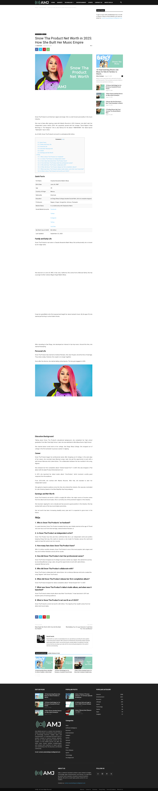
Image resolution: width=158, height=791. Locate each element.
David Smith (39, 45)
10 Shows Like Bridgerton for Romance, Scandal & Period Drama (113, 87)
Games (67, 738)
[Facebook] (36, 49)
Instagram (53, 218)
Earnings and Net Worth (45, 152)
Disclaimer (94, 789)
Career (41, 150)
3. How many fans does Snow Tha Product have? (52, 161)
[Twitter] (40, 49)
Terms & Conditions (111, 789)
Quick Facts (42, 142)
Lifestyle (68, 743)
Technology (69, 2)
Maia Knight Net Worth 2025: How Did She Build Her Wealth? (48, 627)
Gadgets (59, 2)
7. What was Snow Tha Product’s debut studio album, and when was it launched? (61, 169)
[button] (121, 2)
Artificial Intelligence (71, 728)
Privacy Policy (102, 789)
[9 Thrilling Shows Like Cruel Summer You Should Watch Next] (100, 111)
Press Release (69, 750)
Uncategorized (70, 757)
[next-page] (39, 675)
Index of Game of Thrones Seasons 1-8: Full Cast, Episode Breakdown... (83, 695)
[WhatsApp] (48, 49)
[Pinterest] (44, 49)
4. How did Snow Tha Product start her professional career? (55, 163)
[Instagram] (102, 773)
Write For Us (109, 2)
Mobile (67, 745)
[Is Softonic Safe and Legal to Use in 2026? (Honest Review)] (70, 704)
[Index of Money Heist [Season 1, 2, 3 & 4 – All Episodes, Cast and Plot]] (70, 712)
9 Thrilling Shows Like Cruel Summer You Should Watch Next (113, 111)
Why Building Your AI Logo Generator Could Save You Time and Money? (79, 627)
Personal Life (42, 146)
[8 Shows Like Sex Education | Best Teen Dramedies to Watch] (100, 104)
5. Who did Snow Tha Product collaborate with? (52, 165)
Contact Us (98, 2)
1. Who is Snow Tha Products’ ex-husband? (50, 156)
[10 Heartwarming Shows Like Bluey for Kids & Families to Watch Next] (44, 663)
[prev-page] (36, 675)
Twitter (53, 213)
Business (68, 730)
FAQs (38, 154)
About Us (82, 789)
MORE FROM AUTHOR (54, 653)
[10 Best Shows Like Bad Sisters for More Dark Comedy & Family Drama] (83, 663)
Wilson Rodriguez (100, 76)
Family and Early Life (44, 144)
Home (53, 2)
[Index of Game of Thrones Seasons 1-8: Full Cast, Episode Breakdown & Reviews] (70, 696)
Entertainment (81, 2)
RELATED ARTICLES (41, 653)
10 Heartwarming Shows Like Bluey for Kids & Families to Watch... (107, 72)
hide (63, 139)
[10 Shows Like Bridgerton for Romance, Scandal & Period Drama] (64, 663)
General (44, 34)
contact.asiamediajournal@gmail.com (111, 18)
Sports (90, 2)
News (67, 747)
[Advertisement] (63, 21)
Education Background (45, 148)
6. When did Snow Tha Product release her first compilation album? (57, 167)
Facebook (53, 209)
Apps (67, 725)
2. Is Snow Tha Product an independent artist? (51, 158)
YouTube (53, 226)
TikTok (52, 222)
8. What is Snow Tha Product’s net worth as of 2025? (53, 171)
